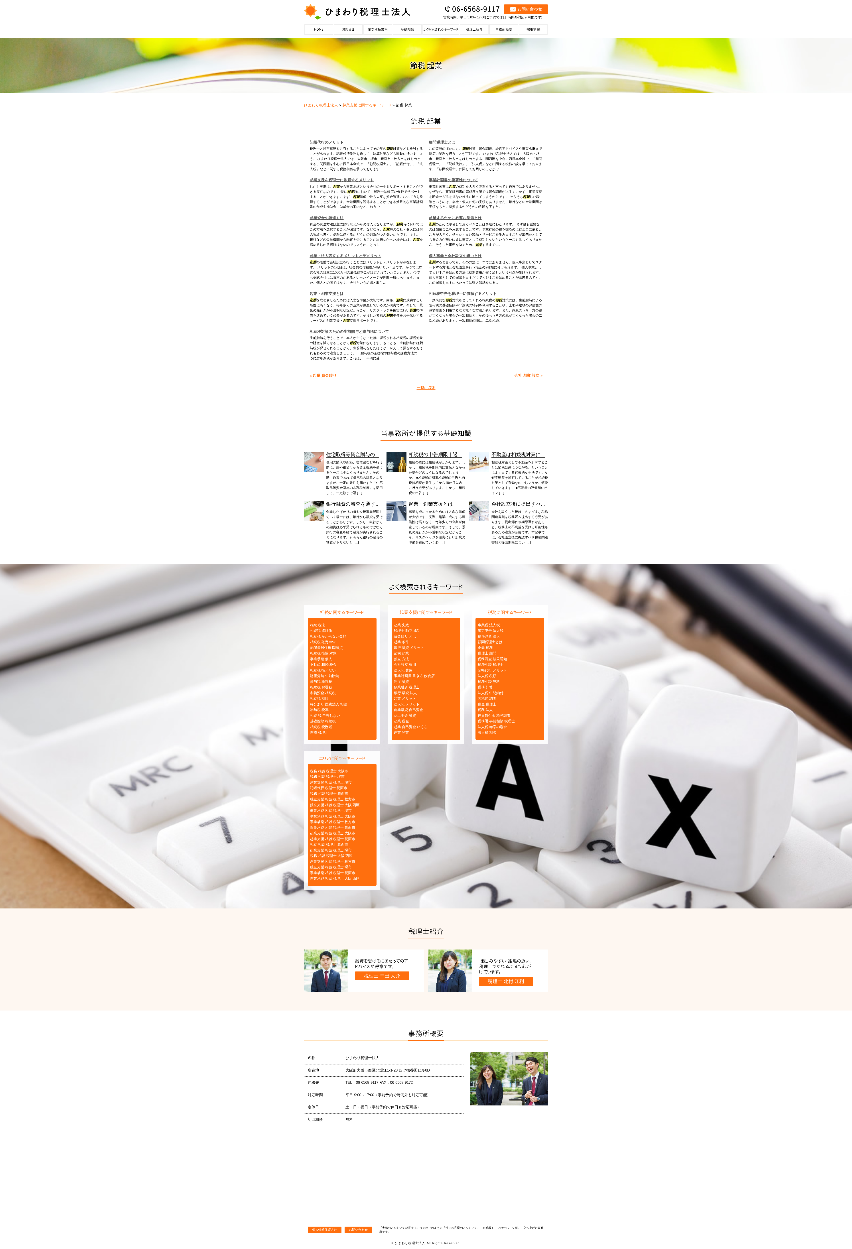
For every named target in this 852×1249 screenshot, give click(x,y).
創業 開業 (401, 732)
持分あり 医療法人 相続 (328, 704)
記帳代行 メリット (492, 670)
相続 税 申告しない (325, 715)
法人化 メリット (407, 704)
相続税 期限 (319, 698)
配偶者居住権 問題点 (326, 648)
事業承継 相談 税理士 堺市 (331, 810)
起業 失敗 (401, 625)
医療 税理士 (319, 732)
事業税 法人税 (489, 625)
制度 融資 (401, 682)
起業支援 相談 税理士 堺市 (331, 850)
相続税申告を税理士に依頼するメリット (463, 294)
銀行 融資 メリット (409, 648)
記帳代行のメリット (327, 142)
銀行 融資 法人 (405, 693)
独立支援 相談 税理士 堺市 (331, 867)
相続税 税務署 (321, 727)
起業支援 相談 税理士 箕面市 (332, 839)
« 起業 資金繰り (323, 375)
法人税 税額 (487, 676)
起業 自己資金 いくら (411, 727)
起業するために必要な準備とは (455, 218)
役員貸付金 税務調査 (494, 715)
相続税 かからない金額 (328, 636)
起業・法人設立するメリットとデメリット (345, 256)
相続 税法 (317, 625)
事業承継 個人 (321, 659)
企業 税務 (485, 648)
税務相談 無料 (489, 682)
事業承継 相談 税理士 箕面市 (332, 873)
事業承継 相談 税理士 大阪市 (332, 816)
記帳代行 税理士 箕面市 (328, 788)
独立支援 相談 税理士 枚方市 (332, 799)
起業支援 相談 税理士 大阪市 (332, 833)
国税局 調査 (487, 698)
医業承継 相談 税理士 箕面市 (332, 827)
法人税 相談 (487, 732)
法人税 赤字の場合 (492, 727)
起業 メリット (405, 698)
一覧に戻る (426, 388)
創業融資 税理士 (407, 687)
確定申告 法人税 (490, 630)
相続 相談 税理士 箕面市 (329, 844)
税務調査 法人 (489, 636)
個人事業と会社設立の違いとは (455, 256)
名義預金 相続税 (323, 693)
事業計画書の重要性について (453, 180)
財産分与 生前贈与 (324, 676)
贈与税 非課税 (321, 682)
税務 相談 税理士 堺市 (327, 776)
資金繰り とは (405, 636)
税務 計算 (485, 687)
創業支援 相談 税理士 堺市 (331, 782)
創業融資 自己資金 (408, 710)
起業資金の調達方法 (327, 218)
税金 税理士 (487, 704)
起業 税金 (401, 721)
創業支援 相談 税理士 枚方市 (332, 861)
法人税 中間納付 (490, 693)
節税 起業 (401, 653)
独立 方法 (401, 659)
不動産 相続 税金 (323, 664)
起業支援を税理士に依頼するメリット (342, 180)
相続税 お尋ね (321, 687)
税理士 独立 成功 (407, 630)
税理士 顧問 (487, 653)
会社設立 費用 (405, 664)
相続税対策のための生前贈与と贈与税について (349, 331)
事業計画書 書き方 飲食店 (414, 676)
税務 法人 (485, 710)
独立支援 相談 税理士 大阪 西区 (335, 805)
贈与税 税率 (319, 710)
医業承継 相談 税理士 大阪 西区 (335, 878)
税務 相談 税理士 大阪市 (329, 771)
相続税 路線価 (321, 630)
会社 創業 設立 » (528, 375)
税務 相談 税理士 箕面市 (329, 794)
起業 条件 (401, 642)
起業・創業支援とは (327, 294)
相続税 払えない (323, 670)
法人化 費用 (403, 670)
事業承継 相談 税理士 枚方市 (332, 822)
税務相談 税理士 (490, 664)
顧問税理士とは (442, 142)
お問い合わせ (358, 1229)
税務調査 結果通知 (492, 659)
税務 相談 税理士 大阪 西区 (331, 856)
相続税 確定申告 (323, 642)
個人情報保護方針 (324, 1229)
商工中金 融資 (405, 715)
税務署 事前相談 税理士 (496, 721)
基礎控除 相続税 (323, 721)
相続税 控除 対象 (323, 653)
